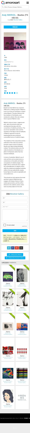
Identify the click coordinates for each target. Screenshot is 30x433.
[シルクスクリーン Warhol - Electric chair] (7, 323)
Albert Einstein (22, 284)
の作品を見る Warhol (16, 254)
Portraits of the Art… (22, 381)
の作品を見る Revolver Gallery (16, 257)
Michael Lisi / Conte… (7, 286)
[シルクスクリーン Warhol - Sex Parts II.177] (7, 299)
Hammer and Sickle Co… (8, 357)
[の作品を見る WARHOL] (22, 407)
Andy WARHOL (9, 14)
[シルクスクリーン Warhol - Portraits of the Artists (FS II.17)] (22, 371)
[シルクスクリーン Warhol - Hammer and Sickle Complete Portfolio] (7, 347)
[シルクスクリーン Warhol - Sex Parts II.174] (22, 299)
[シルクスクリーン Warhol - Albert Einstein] (22, 275)
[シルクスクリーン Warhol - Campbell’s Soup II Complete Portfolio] (22, 347)
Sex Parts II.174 (22, 308)
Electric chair (8, 333)
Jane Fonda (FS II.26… (7, 405)
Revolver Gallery (18, 19)
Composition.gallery (8, 310)
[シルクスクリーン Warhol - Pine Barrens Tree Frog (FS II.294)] (7, 371)
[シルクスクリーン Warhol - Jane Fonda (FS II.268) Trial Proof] (7, 395)
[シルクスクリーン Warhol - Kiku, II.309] (22, 323)
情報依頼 (15, 27)
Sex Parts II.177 (8, 308)
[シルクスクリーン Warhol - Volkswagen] (7, 275)
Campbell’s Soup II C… (22, 357)
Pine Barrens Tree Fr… (8, 381)
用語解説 (26, 418)
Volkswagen (7, 284)
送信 (15, 230)
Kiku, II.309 (22, 333)
